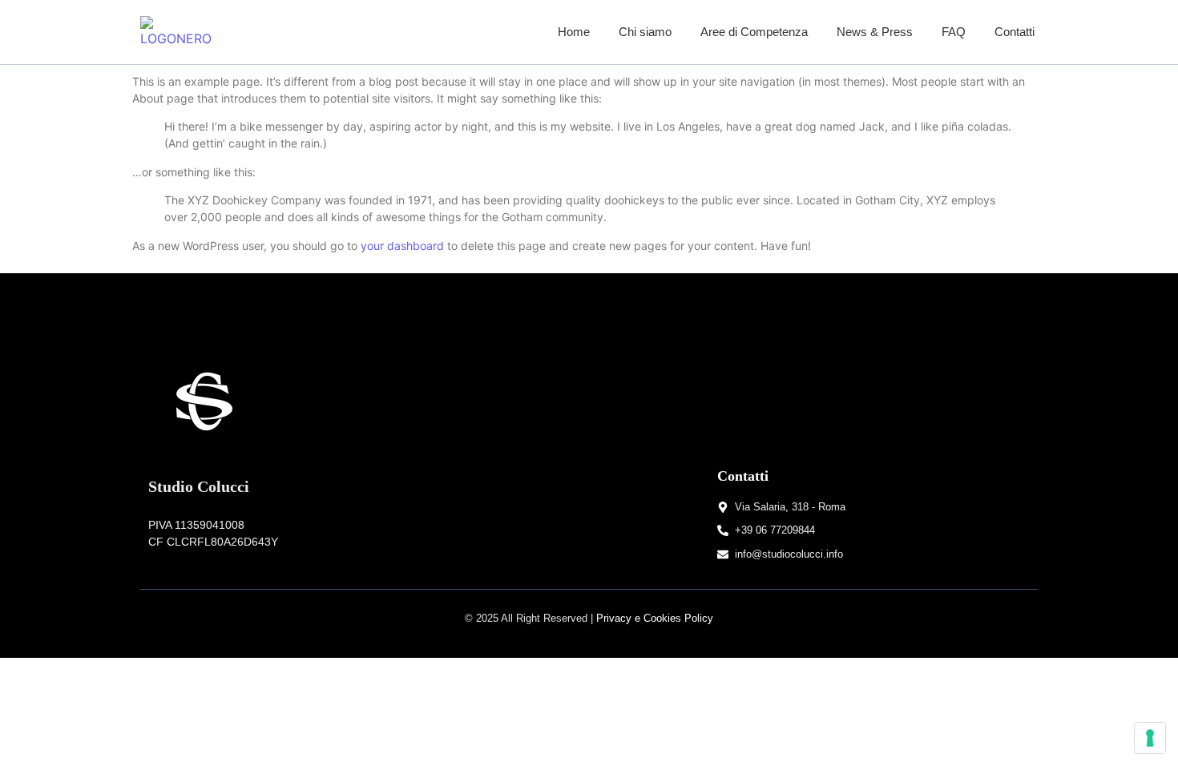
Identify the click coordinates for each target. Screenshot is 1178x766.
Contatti (1014, 31)
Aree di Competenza (754, 31)
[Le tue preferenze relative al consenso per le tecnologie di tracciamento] (1150, 738)
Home (574, 31)
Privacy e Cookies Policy (654, 618)
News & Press (875, 31)
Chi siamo (645, 31)
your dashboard (402, 245)
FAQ (954, 31)
